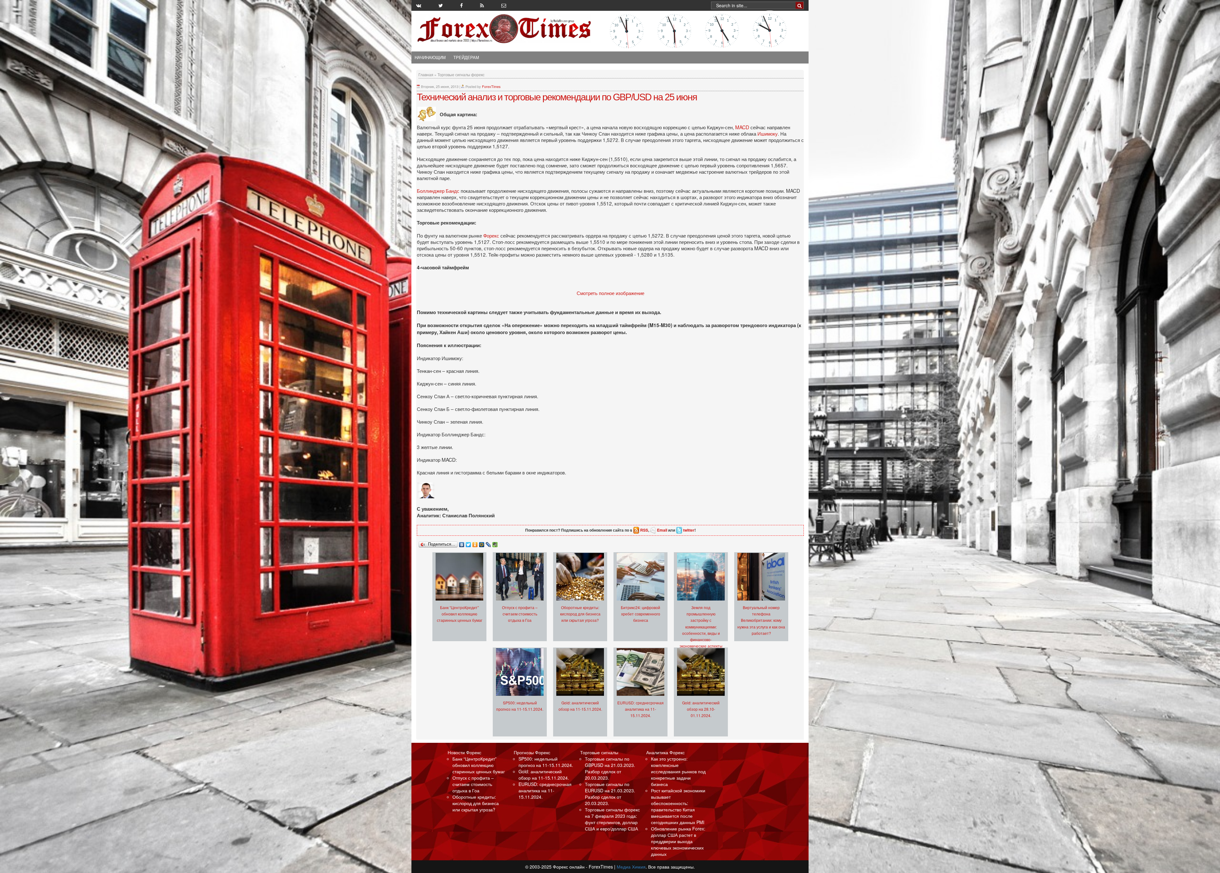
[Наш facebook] (461, 5)
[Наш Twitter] (440, 5)
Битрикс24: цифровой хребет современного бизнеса (640, 614)
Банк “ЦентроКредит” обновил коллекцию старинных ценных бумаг (459, 614)
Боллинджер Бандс (439, 190)
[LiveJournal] (488, 543)
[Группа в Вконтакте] (418, 5)
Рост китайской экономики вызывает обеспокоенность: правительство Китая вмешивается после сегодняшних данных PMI (678, 806)
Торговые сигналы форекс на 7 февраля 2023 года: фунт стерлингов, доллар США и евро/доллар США (612, 819)
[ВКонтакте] (461, 543)
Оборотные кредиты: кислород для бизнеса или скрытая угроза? (580, 614)
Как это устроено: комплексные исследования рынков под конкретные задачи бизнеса (678, 771)
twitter (689, 530)
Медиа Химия (631, 866)
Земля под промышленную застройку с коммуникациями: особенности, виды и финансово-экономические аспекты (701, 626)
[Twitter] (468, 543)
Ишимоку (767, 133)
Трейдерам (466, 57)
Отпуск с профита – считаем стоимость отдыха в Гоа (520, 614)
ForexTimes (491, 86)
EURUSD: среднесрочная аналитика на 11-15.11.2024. (640, 709)
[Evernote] (495, 543)
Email (662, 530)
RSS (644, 530)
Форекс (491, 235)
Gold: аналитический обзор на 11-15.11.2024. (543, 774)
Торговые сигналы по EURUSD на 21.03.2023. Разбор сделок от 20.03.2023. (610, 793)
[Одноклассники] (475, 543)
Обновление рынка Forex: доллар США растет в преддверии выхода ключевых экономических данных (678, 841)
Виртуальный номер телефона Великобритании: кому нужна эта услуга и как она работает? (761, 620)
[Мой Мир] (481, 543)
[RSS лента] (482, 5)
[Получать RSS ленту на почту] (503, 5)
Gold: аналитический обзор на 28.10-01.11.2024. (701, 709)
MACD (742, 127)
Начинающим (430, 57)
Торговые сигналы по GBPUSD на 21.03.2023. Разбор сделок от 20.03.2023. (610, 768)
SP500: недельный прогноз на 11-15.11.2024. (545, 761)
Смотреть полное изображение (610, 292)
